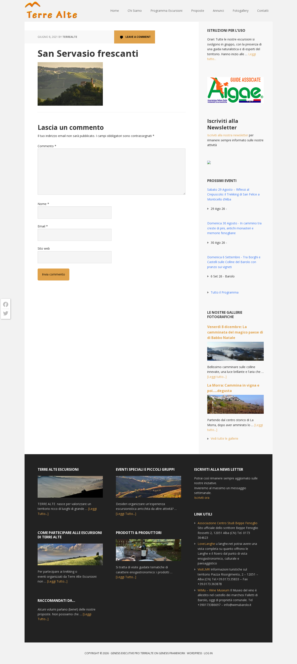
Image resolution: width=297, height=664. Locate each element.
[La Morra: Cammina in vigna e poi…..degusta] (235, 406)
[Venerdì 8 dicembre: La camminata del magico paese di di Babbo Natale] (235, 353)
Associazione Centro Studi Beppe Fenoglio (227, 523)
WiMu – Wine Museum (213, 590)
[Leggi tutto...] (217, 377)
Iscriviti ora (201, 497)
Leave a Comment (138, 37)
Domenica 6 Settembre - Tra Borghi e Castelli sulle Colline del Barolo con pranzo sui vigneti (233, 262)
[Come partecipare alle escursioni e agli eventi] (70, 556)
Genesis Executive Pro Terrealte (132, 653)
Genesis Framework (172, 653)
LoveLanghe (206, 544)
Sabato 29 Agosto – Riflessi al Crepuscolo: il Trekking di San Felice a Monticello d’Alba (233, 194)
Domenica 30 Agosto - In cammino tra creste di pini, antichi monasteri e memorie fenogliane (234, 228)
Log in (208, 653)
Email (43, 226)
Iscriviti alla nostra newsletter (227, 135)
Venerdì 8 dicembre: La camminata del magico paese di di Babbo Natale (235, 332)
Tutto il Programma (225, 292)
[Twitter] (5, 313)
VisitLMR (204, 569)
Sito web (44, 248)
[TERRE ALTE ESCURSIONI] (70, 489)
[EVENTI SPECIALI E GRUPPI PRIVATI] (148, 489)
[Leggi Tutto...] (57, 581)
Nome (43, 204)
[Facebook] (5, 304)
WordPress (194, 653)
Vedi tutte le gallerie (224, 438)
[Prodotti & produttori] (148, 552)
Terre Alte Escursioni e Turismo (53, 11)
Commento (47, 146)
